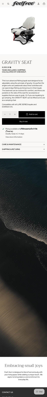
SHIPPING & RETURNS (11, 149)
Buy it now (24, 121)
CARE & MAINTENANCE (11, 144)
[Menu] (3, 4)
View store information (14, 137)
